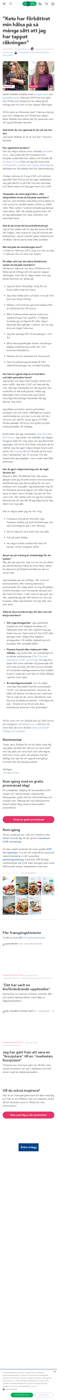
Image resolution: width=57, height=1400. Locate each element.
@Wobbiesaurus (27, 724)
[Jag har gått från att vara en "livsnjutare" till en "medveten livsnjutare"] (28, 1012)
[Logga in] (52, 3)
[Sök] (10, 3)
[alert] (28, 1384)
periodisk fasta (11, 97)
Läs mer (34, 1386)
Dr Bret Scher (8, 52)
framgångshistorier (34, 937)
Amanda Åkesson (22, 49)
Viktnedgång (8, 55)
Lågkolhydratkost (42, 52)
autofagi (18, 451)
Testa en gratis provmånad (28, 819)
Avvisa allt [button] (44, 1395)
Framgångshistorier (27, 52)
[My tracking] (40, 3)
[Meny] (4, 3)
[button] (28, 1389)
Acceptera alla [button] (22, 1395)
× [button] (55, 1372)
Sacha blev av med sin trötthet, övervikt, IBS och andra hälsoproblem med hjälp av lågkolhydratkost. (27, 997)
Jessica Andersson (13, 1045)
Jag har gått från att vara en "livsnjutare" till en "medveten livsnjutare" (28, 1056)
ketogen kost (41, 94)
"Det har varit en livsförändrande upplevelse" (26, 987)
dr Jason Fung (11, 161)
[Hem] (28, 3)
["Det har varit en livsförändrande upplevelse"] (28, 944)
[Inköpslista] (46, 3)
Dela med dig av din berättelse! (28, 1115)
